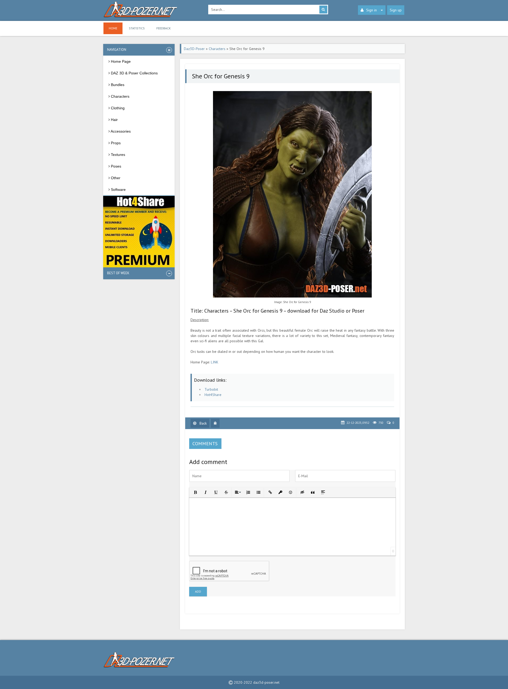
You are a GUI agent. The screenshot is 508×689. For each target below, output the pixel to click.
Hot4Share (213, 394)
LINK (214, 362)
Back (202, 423)
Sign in (371, 10)
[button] (194, 492)
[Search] (323, 9)
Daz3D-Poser (194, 48)
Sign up (396, 10)
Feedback (163, 28)
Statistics (137, 28)
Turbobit (211, 389)
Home (113, 28)
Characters (217, 48)
